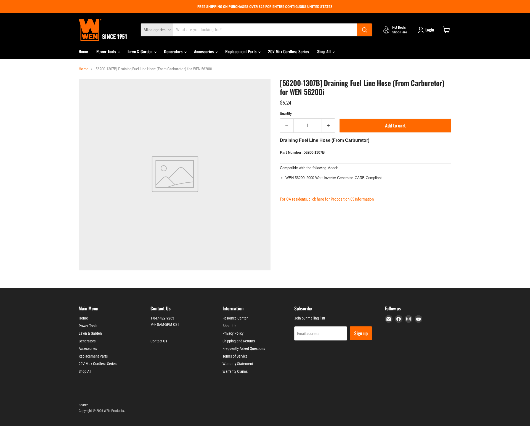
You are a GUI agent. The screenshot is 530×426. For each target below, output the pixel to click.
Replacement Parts (241, 51)
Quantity (286, 113)
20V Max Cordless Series (288, 51)
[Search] (364, 29)
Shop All (324, 51)
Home (83, 51)
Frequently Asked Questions (243, 348)
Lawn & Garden (140, 51)
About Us (229, 326)
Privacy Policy (232, 333)
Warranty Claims (235, 371)
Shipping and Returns (238, 341)
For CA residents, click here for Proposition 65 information (327, 199)
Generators (174, 51)
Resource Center (235, 318)
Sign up (361, 333)
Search (83, 405)
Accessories (204, 51)
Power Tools (106, 51)
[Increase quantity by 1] (328, 125)
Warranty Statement (237, 363)
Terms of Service (235, 356)
